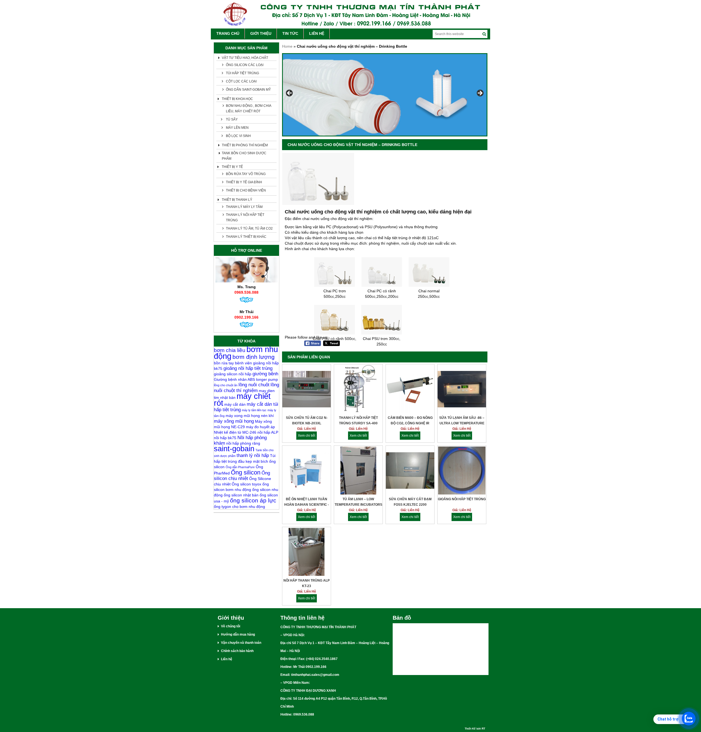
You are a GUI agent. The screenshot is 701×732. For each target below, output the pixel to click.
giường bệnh (265, 373)
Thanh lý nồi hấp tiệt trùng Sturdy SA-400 (358, 420)
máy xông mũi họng (234, 421)
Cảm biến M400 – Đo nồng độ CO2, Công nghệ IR (410, 420)
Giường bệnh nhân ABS (234, 379)
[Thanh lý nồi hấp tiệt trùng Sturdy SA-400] (358, 389)
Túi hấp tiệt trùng (242, 73)
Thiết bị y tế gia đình (244, 182)
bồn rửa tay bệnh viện (233, 363)
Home (287, 46)
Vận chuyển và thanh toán (241, 643)
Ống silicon (245, 472)
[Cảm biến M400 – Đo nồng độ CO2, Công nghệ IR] (410, 389)
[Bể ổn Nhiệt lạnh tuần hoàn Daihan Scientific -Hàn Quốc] (306, 471)
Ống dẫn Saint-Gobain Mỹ (248, 90)
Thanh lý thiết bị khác (246, 237)
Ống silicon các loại (244, 65)
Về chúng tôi (230, 626)
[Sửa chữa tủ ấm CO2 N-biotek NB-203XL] (306, 389)
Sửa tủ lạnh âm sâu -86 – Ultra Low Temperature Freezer (461, 421)
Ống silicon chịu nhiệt (242, 475)
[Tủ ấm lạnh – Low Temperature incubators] (358, 471)
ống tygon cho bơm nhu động (239, 506)
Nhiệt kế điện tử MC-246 (235, 432)
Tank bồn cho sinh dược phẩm (244, 156)
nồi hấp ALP (267, 432)
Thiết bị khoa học (237, 99)
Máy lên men (237, 128)
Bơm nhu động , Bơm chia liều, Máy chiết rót (248, 108)
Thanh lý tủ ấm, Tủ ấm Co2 (249, 228)
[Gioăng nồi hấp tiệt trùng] (462, 471)
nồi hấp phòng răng (243, 443)
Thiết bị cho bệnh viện (246, 190)
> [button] (480, 93)
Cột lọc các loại (241, 81)
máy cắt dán (235, 404)
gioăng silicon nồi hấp (232, 374)
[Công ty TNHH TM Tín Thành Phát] (350, 14)
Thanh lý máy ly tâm (244, 207)
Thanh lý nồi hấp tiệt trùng (245, 217)
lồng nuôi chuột (254, 384)
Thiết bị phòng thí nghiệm (245, 145)
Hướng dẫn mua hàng (238, 634)
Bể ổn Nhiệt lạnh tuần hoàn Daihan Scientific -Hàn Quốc (306, 502)
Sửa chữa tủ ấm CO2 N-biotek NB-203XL (306, 420)
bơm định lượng (253, 357)
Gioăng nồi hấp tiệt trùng (462, 499)
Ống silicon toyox (246, 484)
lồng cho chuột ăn (225, 385)
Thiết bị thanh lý (237, 200)
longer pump (267, 379)
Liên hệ (226, 659)
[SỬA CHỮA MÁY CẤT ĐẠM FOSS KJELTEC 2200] (410, 471)
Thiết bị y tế (232, 167)
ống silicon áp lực (253, 500)
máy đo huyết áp (260, 427)
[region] (384, 94)
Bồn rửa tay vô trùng (246, 174)
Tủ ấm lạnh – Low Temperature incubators (358, 502)
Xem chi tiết (306, 436)
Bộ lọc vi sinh (238, 136)
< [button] (290, 93)
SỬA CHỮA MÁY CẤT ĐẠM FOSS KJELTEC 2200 (410, 502)
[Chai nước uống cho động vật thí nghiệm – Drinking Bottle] (318, 203)
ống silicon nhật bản (241, 495)
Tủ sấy (232, 119)
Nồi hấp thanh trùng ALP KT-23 (306, 583)
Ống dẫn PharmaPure (240, 467)
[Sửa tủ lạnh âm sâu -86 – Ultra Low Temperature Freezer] (462, 389)
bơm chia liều (229, 350)
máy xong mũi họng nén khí (250, 415)
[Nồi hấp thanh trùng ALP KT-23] (306, 552)
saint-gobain (234, 449)
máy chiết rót (242, 399)
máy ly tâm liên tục (254, 410)
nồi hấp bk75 (225, 438)
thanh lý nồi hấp (253, 455)
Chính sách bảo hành (237, 651)
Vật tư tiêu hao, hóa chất (245, 58)
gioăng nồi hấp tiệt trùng (247, 368)
